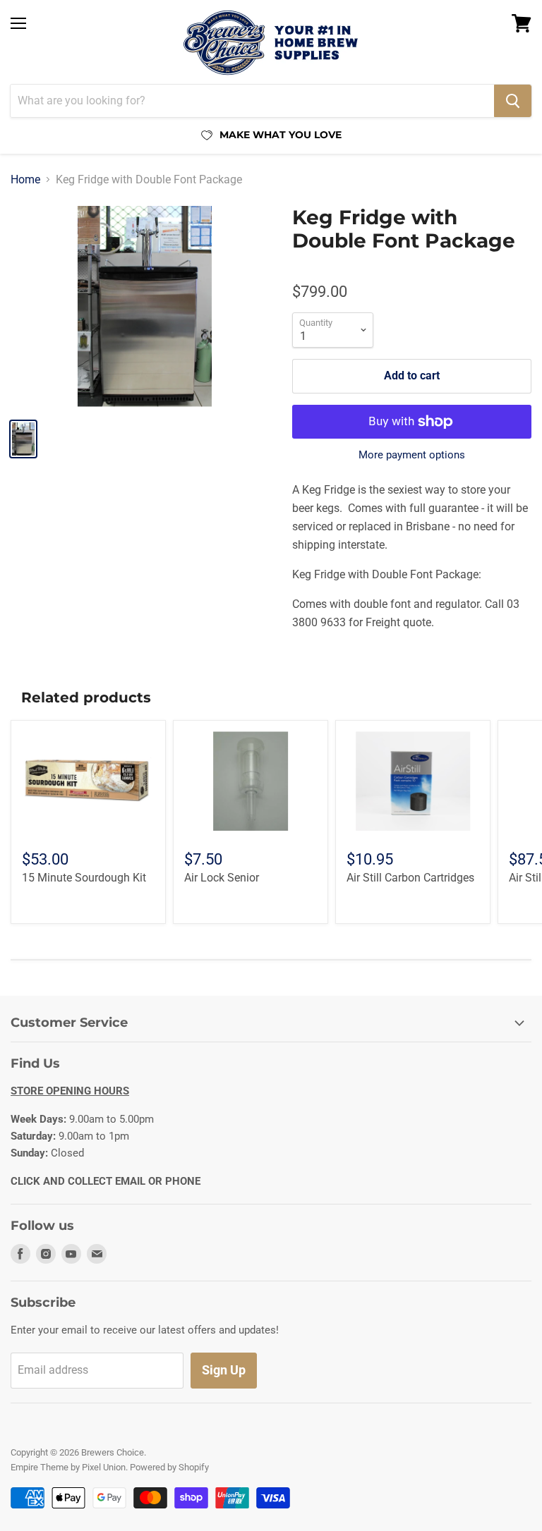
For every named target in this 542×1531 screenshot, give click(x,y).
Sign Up (224, 1369)
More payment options (412, 455)
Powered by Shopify (169, 1467)
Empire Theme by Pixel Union (68, 1467)
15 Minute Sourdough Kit (84, 877)
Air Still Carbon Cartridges (410, 877)
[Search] (512, 101)
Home (25, 179)
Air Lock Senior (221, 877)
